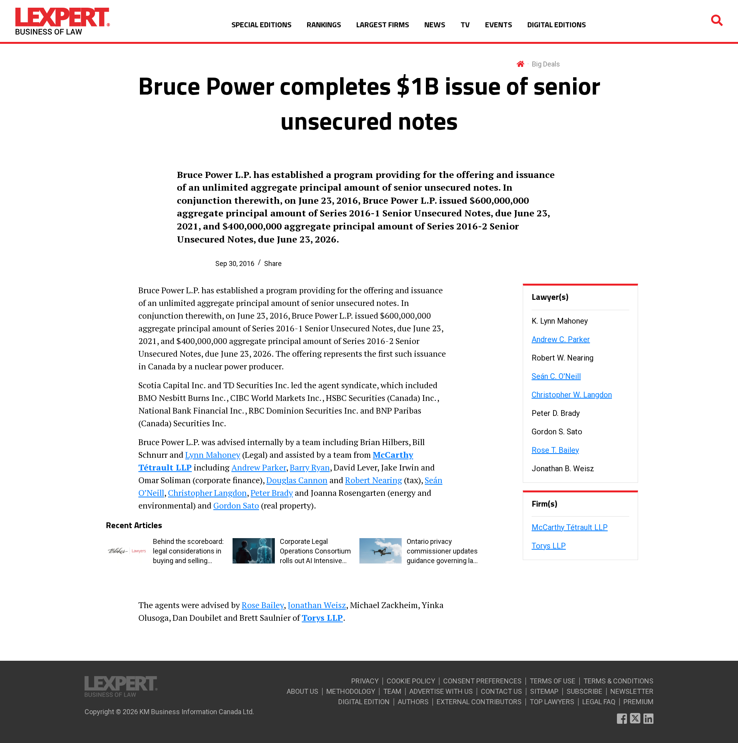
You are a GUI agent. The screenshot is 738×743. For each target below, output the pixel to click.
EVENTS (498, 24)
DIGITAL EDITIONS (556, 24)
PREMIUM (638, 702)
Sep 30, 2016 (234, 263)
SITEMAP (544, 691)
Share (273, 263)
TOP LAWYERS (552, 702)
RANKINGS (324, 24)
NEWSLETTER (631, 691)
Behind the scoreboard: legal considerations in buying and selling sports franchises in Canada (188, 551)
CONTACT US (501, 691)
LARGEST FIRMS (382, 24)
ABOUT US (302, 691)
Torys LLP (549, 545)
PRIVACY (365, 681)
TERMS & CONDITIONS (618, 681)
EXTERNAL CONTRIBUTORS (479, 702)
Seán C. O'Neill (556, 376)
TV (465, 24)
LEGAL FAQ (598, 702)
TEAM (392, 691)
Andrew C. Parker (561, 339)
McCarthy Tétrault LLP (570, 527)
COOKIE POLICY (411, 681)
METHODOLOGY (350, 691)
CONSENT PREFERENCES (482, 681)
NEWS (434, 24)
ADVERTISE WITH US (441, 691)
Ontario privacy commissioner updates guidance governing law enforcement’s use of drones (443, 551)
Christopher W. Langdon (572, 394)
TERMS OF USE (552, 681)
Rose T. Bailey (555, 450)
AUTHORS (413, 702)
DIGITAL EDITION (364, 702)
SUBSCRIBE (584, 691)
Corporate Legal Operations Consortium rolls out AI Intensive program (315, 551)
